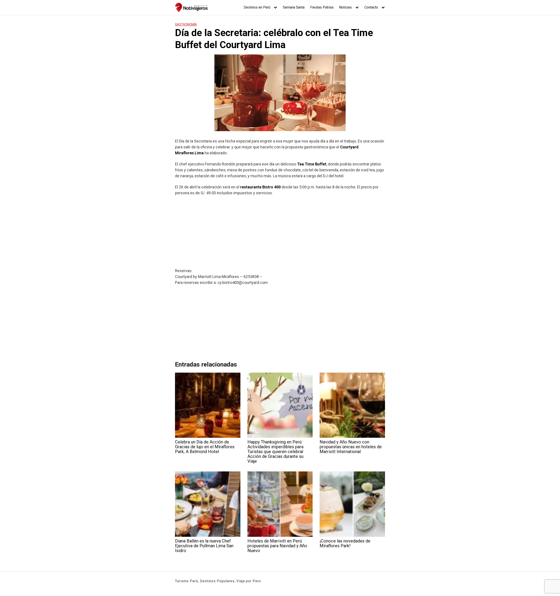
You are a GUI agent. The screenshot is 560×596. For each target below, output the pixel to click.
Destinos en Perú (257, 7)
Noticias (345, 7)
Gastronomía (186, 24)
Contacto (371, 7)
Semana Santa (293, 7)
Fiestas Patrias (322, 7)
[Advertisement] (280, 231)
